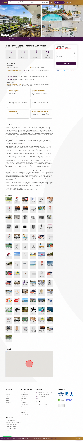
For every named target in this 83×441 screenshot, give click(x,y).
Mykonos (23, 412)
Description (21, 38)
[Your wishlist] (73, 2)
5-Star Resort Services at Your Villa (13, 422)
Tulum (22, 406)
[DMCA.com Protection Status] (61, 405)
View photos (5, 34)
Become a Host (60, 2)
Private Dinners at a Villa (11, 424)
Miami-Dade (24, 392)
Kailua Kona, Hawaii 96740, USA (14, 47)
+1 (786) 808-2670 (42, 396)
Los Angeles (24, 396)
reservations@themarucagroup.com (46, 398)
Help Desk (8, 394)
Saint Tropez (24, 410)
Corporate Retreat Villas (11, 428)
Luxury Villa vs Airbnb (10, 420)
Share (59, 70)
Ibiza (22, 408)
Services (7, 398)
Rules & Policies (13, 38)
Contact (7, 400)
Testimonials (8, 402)
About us (8, 392)
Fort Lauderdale (24, 414)
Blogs (7, 396)
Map (34, 38)
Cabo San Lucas (24, 404)
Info (7, 38)
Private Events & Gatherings (12, 426)
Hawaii (22, 400)
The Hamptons (24, 394)
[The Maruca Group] (4, 2)
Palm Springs (24, 398)
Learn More (53, 438)
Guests (44, 2)
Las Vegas (23, 402)
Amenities (28, 38)
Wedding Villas (9, 430)
